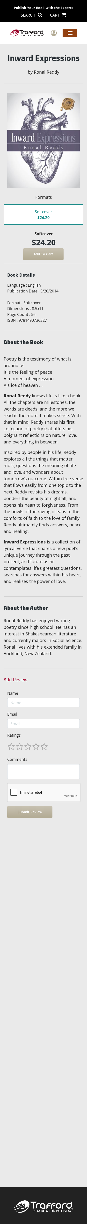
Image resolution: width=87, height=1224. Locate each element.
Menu (70, 32)
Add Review (16, 679)
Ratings (14, 735)
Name (12, 693)
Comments (17, 759)
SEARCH (28, 15)
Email (12, 714)
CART (55, 15)
